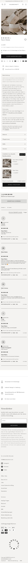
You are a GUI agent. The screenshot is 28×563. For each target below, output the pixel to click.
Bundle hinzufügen (14, 184)
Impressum (3, 560)
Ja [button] (11, 238)
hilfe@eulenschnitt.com (7, 459)
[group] (14, 195)
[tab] (15, 213)
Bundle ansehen (7, 155)
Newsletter (4, 491)
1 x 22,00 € (15, 164)
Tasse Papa (15, 170)
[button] (23, 4)
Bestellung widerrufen (7, 518)
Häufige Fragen (5, 500)
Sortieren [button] (3, 207)
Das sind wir (4, 479)
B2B (2, 509)
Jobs (2, 482)
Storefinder (4, 488)
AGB (21, 560)
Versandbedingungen (6, 512)
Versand (8, 47)
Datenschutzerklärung (13, 560)
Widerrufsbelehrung (6, 515)
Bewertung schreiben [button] (14, 201)
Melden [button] (14, 238)
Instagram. (7, 129)
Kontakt (3, 506)
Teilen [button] (17, 238)
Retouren (3, 503)
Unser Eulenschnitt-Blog (7, 485)
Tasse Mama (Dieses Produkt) (18, 160)
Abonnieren (14, 425)
